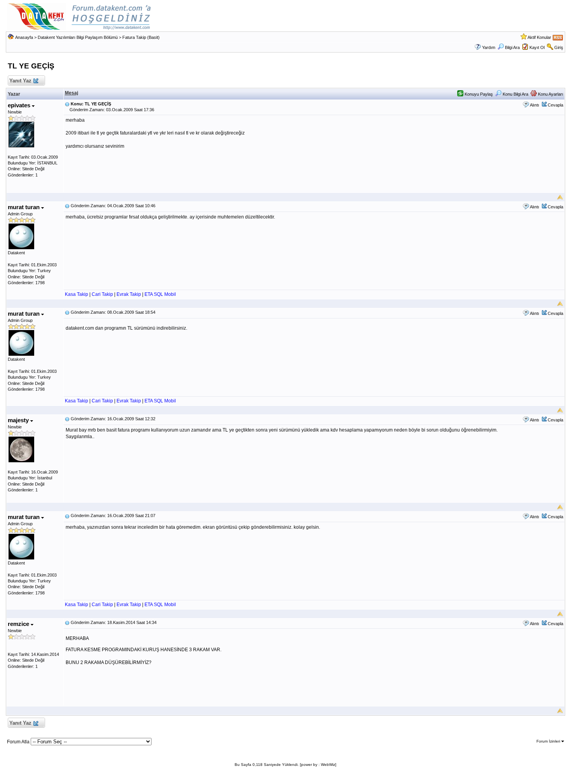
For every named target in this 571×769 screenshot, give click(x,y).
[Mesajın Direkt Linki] (67, 103)
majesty (19, 420)
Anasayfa (24, 37)
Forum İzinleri (548, 741)
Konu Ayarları (550, 94)
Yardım (488, 47)
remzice (19, 623)
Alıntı (534, 105)
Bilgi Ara (512, 47)
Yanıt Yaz (20, 81)
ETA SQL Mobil (160, 294)
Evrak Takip (129, 294)
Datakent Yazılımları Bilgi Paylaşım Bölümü (78, 37)
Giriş (558, 47)
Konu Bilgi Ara (514, 94)
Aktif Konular (539, 37)
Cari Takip (102, 294)
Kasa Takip (76, 294)
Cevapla (555, 105)
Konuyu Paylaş (478, 94)
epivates (20, 105)
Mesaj (71, 93)
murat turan (24, 207)
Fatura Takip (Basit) (141, 37)
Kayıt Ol (537, 47)
